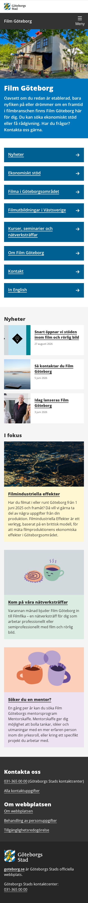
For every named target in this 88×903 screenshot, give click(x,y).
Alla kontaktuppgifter (22, 790)
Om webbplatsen (18, 811)
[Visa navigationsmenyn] (80, 21)
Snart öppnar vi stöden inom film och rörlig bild (57, 334)
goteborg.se (14, 869)
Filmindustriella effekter (34, 494)
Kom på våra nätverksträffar (38, 602)
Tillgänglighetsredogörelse (26, 830)
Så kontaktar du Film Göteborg (54, 369)
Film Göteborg (18, 21)
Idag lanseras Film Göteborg (52, 403)
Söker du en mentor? (29, 699)
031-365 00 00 (15, 889)
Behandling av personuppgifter (30, 820)
